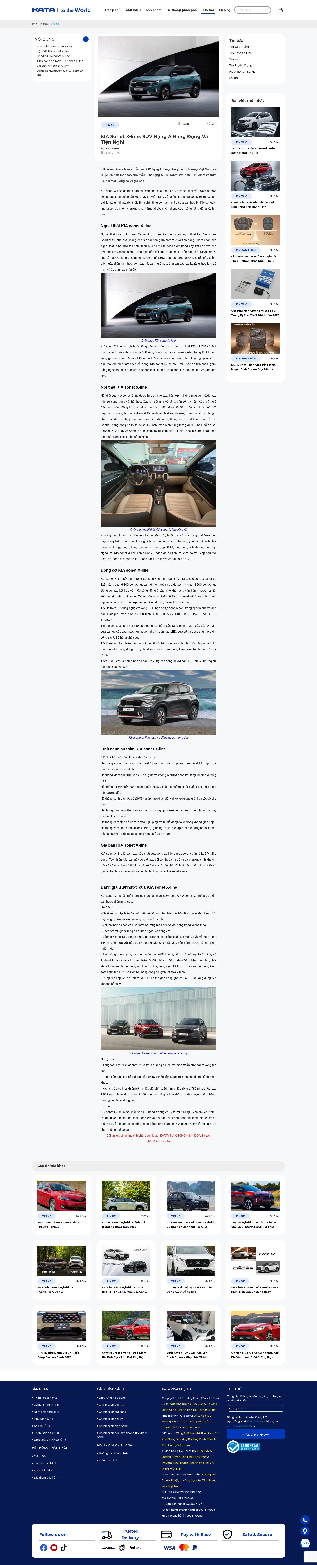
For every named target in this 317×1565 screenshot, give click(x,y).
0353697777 (193, 1503)
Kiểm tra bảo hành (110, 1460)
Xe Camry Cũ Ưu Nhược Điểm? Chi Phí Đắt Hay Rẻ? (60, 1225)
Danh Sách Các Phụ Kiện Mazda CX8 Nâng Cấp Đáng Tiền (253, 205)
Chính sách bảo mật (240, 1425)
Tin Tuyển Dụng (240, 65)
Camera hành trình (46, 1404)
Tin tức (208, 10)
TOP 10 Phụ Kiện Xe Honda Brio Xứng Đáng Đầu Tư (253, 151)
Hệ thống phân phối (182, 10)
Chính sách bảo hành (112, 1404)
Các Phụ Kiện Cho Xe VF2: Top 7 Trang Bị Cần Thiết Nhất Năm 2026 (255, 313)
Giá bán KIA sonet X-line (53, 66)
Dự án (233, 78)
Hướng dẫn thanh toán (113, 1453)
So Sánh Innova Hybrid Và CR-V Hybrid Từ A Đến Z (58, 1290)
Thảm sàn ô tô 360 (46, 1433)
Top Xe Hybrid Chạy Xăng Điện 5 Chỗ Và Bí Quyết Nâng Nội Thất (253, 1225)
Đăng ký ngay (256, 1435)
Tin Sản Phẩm (239, 46)
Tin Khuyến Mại (240, 53)
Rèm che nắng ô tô (46, 1411)
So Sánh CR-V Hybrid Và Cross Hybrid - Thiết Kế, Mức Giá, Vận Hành (123, 1290)
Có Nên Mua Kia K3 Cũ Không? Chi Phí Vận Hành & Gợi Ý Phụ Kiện (255, 1355)
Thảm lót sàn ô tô (45, 1397)
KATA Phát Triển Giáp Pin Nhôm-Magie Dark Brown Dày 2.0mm (254, 367)
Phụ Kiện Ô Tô (43, 1418)
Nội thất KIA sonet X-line (53, 51)
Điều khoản (255, 1421)
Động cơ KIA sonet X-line (53, 56)
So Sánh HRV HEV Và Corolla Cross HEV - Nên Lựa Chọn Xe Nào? (255, 1290)
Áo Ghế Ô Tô (42, 1426)
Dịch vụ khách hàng (114, 1445)
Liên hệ (225, 10)
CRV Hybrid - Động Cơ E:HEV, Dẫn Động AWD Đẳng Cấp (189, 1290)
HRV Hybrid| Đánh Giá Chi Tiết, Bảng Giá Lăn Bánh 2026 (58, 1355)
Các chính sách (110, 1389)
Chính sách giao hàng (113, 1426)
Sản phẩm (154, 10)
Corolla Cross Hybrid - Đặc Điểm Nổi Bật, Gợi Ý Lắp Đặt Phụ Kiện (124, 1355)
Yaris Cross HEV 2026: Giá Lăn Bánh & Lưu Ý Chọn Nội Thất (187, 1355)
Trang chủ (112, 10)
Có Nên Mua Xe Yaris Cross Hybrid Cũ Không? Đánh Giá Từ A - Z (190, 1225)
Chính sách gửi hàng (112, 1411)
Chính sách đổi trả (110, 1418)
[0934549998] (305, 1519)
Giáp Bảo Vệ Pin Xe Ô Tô (49, 1440)
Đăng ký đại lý (43, 1470)
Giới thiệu (133, 10)
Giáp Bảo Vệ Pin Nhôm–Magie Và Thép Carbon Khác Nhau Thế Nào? (253, 259)
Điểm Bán (40, 1456)
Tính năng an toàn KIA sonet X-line (60, 61)
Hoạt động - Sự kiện (243, 71)
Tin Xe (55, 24)
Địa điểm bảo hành (46, 1477)
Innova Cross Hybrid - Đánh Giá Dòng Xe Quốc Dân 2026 (123, 1225)
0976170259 (194, 1515)
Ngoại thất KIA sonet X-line (55, 46)
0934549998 (206, 1509)
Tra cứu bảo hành (45, 1463)
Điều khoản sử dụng (112, 1397)
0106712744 (186, 1498)
